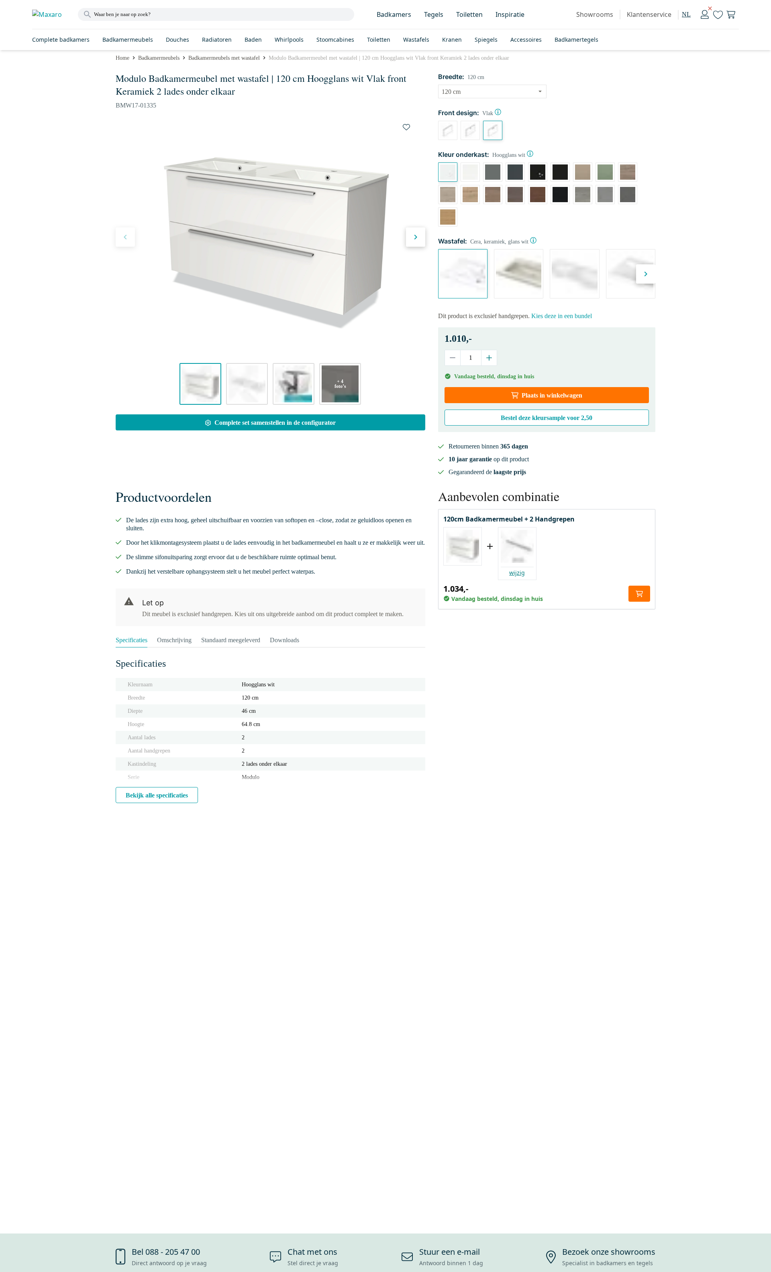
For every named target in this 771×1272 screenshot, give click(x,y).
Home (122, 58)
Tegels (433, 14)
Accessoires (526, 39)
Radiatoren (217, 39)
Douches (177, 39)
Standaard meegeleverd (230, 640)
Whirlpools (289, 39)
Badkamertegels (576, 39)
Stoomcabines (335, 39)
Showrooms (594, 14)
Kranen (452, 39)
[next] (415, 237)
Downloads (284, 640)
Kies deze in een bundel (561, 315)
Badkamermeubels (127, 39)
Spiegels (486, 39)
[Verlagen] (453, 357)
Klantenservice (649, 14)
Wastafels (416, 39)
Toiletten (469, 14)
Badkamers (394, 14)
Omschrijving (174, 640)
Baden (253, 39)
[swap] (406, 127)
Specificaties (131, 640)
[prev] (125, 237)
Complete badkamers (61, 39)
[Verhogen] (489, 357)
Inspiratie (510, 14)
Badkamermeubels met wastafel (224, 58)
